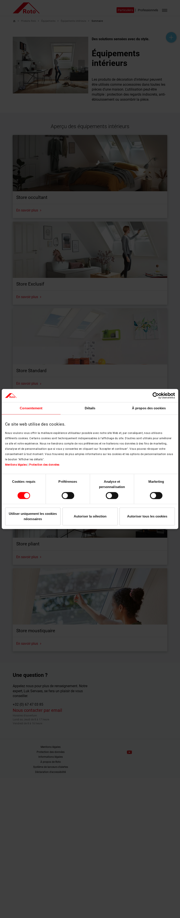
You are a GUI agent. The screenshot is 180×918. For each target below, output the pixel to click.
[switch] (68, 495)
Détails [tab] (90, 408)
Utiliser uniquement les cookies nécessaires (33, 516)
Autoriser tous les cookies (147, 516)
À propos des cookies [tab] (149, 408)
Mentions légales (16, 464)
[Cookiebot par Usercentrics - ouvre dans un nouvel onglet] (156, 395)
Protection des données (44, 464)
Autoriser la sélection (90, 516)
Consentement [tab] (31, 408)
